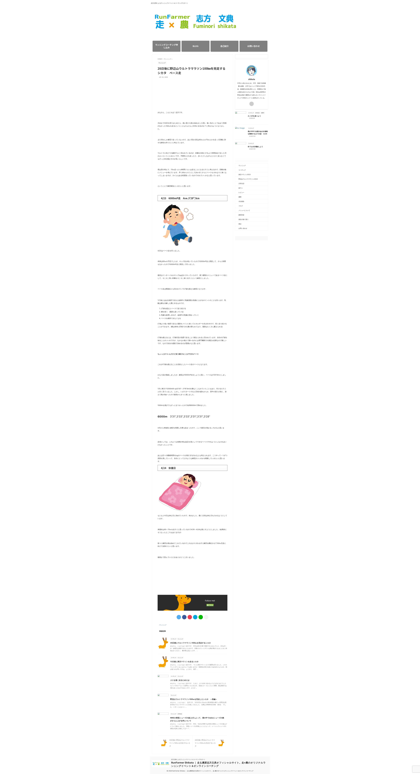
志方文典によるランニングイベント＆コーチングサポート (188, 759)
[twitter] (179, 617)
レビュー (241, 192)
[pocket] (190, 617)
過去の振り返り (243, 219)
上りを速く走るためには (179, 680)
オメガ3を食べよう (254, 116)
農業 (240, 197)
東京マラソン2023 (245, 174)
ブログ (241, 206)
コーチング (242, 170)
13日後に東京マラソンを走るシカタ (184, 661)
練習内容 (241, 215)
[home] (251, 104)
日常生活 (241, 183)
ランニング (162, 625)
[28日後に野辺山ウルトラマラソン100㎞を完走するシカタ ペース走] (195, 617)
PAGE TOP (409, 749)
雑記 (240, 224)
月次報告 (241, 201)
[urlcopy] (206, 617)
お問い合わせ (243, 228)
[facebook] (184, 617)
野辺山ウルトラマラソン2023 (248, 179)
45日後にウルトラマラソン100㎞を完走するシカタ (190, 643)
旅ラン (241, 188)
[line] (201, 617)
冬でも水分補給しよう (255, 146)
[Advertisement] (192, 95)
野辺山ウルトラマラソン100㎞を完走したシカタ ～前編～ (193, 699)
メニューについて (244, 210)
